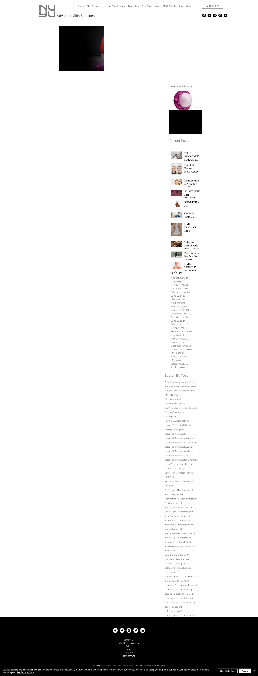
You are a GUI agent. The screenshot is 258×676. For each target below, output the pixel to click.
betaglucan (184, 568)
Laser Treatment (174, 464)
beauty (169, 563)
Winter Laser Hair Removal (179, 512)
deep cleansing (173, 607)
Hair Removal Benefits (177, 421)
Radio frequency (174, 494)
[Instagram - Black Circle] (215, 15)
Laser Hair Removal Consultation (181, 442)
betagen (170, 568)
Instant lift (171, 425)
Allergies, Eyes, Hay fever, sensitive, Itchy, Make (181, 386)
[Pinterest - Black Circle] (220, 15)
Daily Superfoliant (175, 403)
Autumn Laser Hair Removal (180, 390)
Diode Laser (190, 408)
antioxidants (172, 550)
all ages (170, 542)
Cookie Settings (227, 670)
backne (170, 559)
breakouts (191, 576)
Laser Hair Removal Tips (178, 455)
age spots (189, 533)
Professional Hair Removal (179, 490)
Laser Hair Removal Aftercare (180, 438)
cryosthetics (186, 598)
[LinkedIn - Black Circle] (225, 15)
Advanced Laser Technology (180, 382)
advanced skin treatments (179, 524)
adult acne (186, 520)
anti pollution (184, 542)
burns (185, 581)
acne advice (182, 516)
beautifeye (182, 559)
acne (169, 516)
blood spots (172, 572)
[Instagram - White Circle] (128, 630)
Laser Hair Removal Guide (179, 451)
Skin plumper (189, 499)
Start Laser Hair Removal (178, 507)
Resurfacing (172, 499)
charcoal (170, 585)
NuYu (169, 486)
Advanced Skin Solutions (76, 16)
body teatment (173, 576)
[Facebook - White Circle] (115, 630)
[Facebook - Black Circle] (204, 15)
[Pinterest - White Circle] (135, 630)
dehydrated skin (174, 611)
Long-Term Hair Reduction (179, 473)
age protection (173, 529)
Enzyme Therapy (174, 412)
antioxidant (187, 546)
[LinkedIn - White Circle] (142, 630)
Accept (245, 670)
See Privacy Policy (25, 672)
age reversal (173, 533)
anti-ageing (172, 546)
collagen (186, 589)
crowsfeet (171, 598)
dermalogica (172, 615)
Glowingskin (172, 416)
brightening (172, 581)
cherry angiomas (187, 585)
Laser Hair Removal (175, 434)
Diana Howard (173, 408)
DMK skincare (173, 399)
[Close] (254, 671)
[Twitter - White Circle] (122, 630)
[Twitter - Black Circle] (209, 15)
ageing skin (184, 537)
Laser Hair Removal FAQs (178, 447)
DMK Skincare (173, 395)
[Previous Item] (174, 100)
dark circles (188, 602)
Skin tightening (173, 503)
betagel (181, 563)
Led (188, 464)
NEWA (169, 477)
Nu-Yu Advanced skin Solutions (181, 481)
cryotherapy (172, 602)
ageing (170, 537)
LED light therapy (175, 429)
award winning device (177, 555)
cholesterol (171, 589)
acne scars (171, 520)
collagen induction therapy (179, 594)
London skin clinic (175, 468)
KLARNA (184, 425)
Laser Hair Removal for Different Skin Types (181, 460)
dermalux (188, 615)
